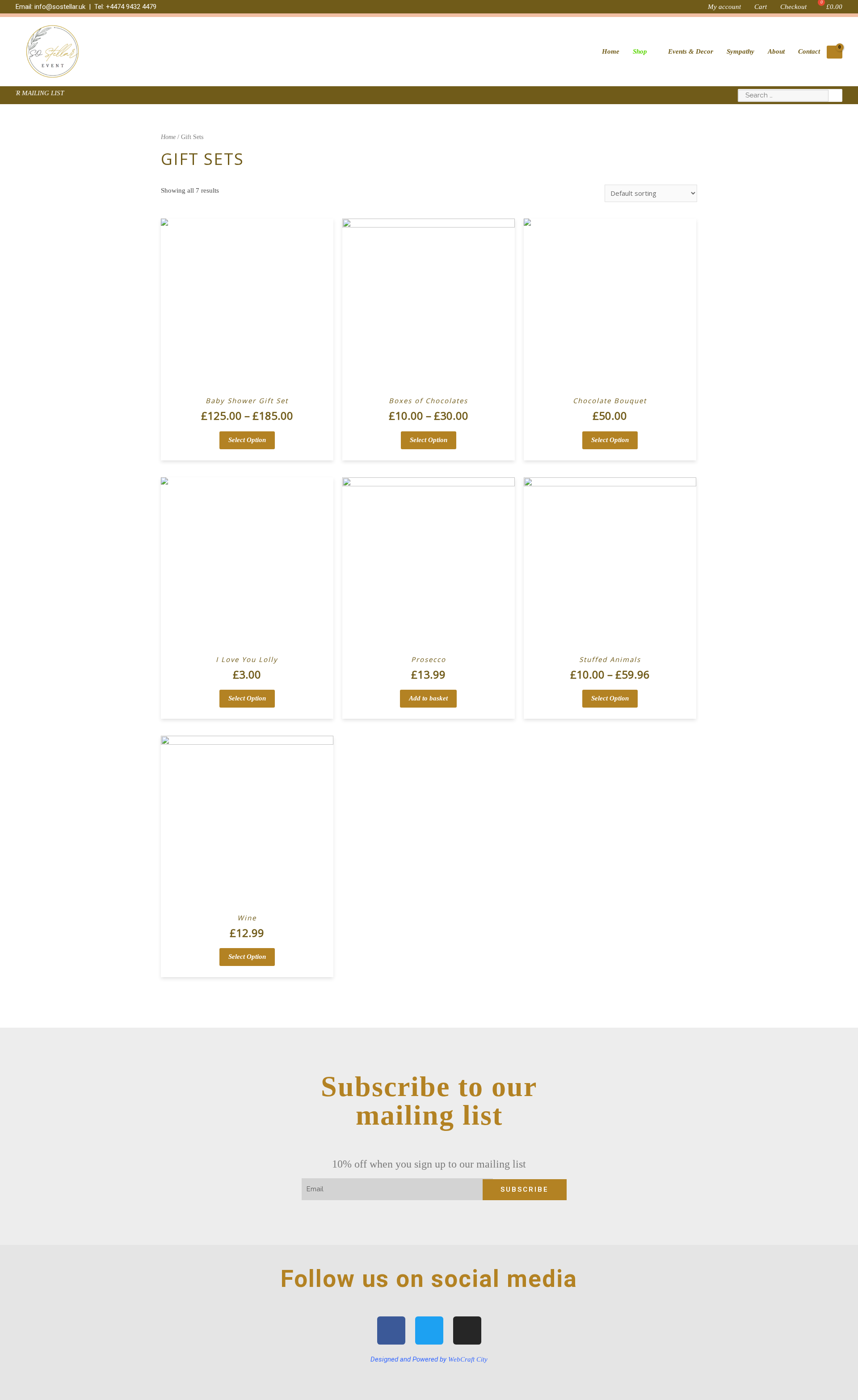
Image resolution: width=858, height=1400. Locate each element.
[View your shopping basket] (834, 52)
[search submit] (835, 95)
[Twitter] (429, 1330)
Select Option (247, 439)
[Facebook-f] (391, 1330)
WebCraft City (468, 1359)
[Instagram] (467, 1330)
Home (168, 137)
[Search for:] (783, 95)
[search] (783, 95)
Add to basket (428, 698)
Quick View (247, 383)
